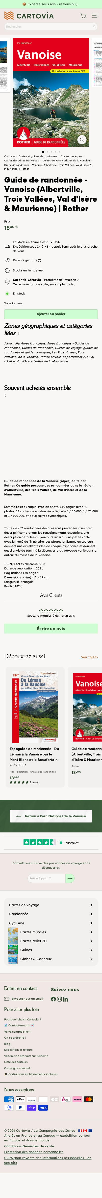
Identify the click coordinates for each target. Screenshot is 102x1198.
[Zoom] (82, 139)
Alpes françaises (33, 343)
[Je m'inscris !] (70, 878)
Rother (44, 357)
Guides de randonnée (37, 348)
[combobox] (51, 26)
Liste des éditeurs (15, 1062)
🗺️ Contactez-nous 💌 (19, 1025)
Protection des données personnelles (33, 1152)
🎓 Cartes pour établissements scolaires (30, 1074)
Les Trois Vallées (64, 352)
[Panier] (83, 15)
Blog (7, 1044)
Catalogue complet (17, 1068)
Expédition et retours (18, 1049)
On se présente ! (15, 1037)
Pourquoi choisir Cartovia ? (22, 1019)
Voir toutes (89, 657)
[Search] (94, 26)
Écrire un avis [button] (51, 628)
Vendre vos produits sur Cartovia (26, 1056)
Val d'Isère (24, 361)
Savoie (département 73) (69, 357)
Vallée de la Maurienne (51, 361)
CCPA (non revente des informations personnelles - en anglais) (47, 1160)
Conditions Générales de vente (29, 1146)
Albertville (11, 343)
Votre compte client (17, 1031)
